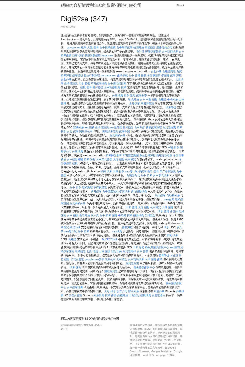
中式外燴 (172, 99)
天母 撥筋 (138, 247)
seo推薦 (117, 231)
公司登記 (130, 159)
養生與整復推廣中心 (157, 247)
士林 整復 (104, 251)
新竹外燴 (84, 215)
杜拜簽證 (98, 87)
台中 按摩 (146, 175)
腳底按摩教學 (153, 51)
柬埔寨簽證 (147, 103)
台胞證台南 (132, 263)
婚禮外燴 (122, 295)
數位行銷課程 (92, 75)
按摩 (123, 87)
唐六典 (95, 215)
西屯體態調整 (131, 155)
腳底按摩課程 (154, 127)
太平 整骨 (150, 259)
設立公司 (110, 259)
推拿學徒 (122, 75)
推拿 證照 (129, 95)
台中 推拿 (75, 187)
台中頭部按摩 (170, 51)
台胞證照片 (158, 295)
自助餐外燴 (173, 195)
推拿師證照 (71, 83)
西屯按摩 (96, 191)
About (180, 5)
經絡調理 (87, 187)
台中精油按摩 (136, 259)
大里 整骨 (93, 47)
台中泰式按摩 (161, 175)
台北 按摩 (72, 131)
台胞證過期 (169, 127)
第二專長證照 (168, 171)
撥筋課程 (127, 227)
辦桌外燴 (133, 291)
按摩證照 (77, 75)
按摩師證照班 (114, 155)
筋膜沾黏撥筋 (93, 55)
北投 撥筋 (92, 251)
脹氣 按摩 (172, 235)
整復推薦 (138, 215)
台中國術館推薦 (117, 83)
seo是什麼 (116, 127)
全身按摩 (134, 103)
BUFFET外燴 (109, 239)
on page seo (108, 75)
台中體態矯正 (110, 191)
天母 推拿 (118, 171)
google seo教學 (76, 47)
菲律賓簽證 (100, 187)
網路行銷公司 (164, 47)
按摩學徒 (171, 107)
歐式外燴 (133, 99)
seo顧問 (169, 199)
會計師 (140, 51)
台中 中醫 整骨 (149, 99)
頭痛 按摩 (78, 55)
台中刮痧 (139, 127)
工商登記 (134, 295)
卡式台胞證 (77, 259)
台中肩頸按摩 (124, 47)
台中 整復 (72, 215)
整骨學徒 (164, 255)
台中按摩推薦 (108, 47)
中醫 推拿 (173, 147)
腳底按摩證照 (110, 131)
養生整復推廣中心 (144, 267)
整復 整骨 (86, 87)
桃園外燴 (138, 47)
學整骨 (165, 75)
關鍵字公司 (86, 131)
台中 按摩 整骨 (108, 215)
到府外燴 (159, 291)
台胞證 (162, 99)
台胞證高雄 (169, 71)
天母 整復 (84, 83)
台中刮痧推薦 (112, 87)
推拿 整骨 (163, 211)
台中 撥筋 (142, 251)
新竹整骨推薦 (139, 191)
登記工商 (116, 251)
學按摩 (142, 171)
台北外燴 (156, 71)
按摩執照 (124, 131)
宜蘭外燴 (78, 127)
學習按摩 (124, 191)
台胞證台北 (133, 175)
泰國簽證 (150, 47)
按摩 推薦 (110, 295)
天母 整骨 (118, 159)
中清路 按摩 (125, 215)
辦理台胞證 (111, 271)
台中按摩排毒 (75, 287)
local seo (107, 55)
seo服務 (89, 127)
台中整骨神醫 (75, 159)
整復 (75, 163)
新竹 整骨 (153, 171)
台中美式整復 (104, 159)
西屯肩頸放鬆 (164, 155)
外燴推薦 (117, 95)
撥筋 (143, 75)
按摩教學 (141, 95)
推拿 (166, 227)
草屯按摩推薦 (99, 83)
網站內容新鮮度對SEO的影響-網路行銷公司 (101, 5)
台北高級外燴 (118, 135)
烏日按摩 (160, 195)
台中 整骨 (134, 75)
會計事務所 (153, 75)
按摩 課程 (176, 75)
